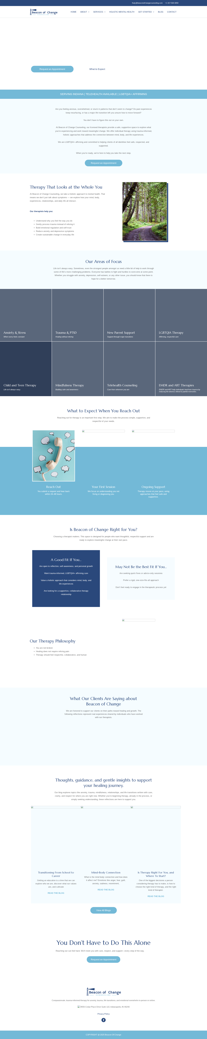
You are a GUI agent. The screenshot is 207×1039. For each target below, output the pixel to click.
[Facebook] (103, 1020)
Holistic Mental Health (121, 12)
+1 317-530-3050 (171, 3)
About (83, 12)
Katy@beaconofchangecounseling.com (147, 3)
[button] (88, 12)
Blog (160, 12)
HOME (73, 12)
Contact (171, 12)
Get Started (145, 12)
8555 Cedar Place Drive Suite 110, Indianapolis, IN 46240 (105, 1007)
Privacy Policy (104, 1014)
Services (98, 12)
